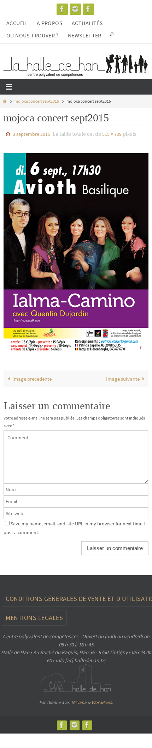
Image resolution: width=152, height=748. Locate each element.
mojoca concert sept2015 (36, 101)
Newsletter (84, 35)
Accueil (17, 22)
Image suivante (123, 377)
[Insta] (75, 9)
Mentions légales (34, 616)
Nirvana (79, 701)
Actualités (87, 22)
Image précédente (32, 377)
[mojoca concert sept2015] (76, 250)
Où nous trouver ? (32, 35)
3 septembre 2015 (31, 134)
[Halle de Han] (62, 9)
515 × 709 (112, 134)
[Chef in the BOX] (88, 9)
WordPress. (102, 701)
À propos (50, 22)
